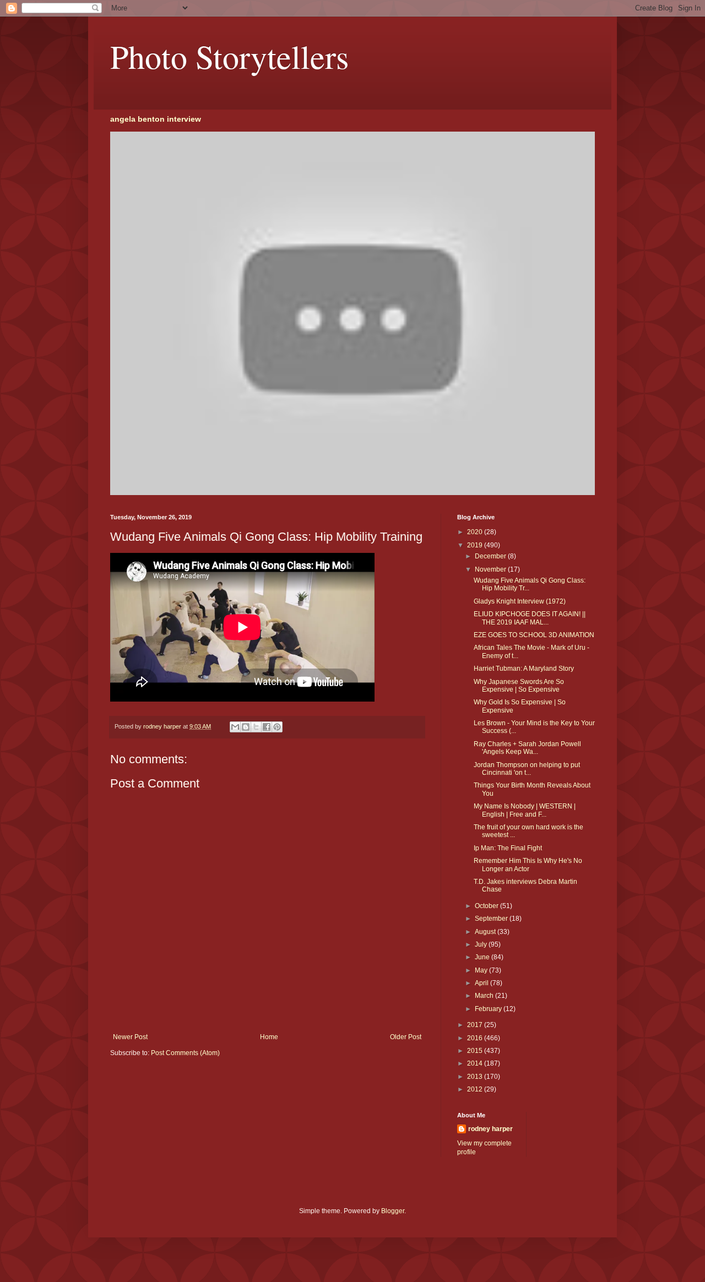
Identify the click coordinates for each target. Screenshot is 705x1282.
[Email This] (235, 726)
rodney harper (490, 1129)
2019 (475, 545)
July (482, 944)
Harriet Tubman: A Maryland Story (524, 668)
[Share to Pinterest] (277, 726)
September (492, 918)
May (482, 970)
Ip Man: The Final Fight (508, 848)
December (491, 556)
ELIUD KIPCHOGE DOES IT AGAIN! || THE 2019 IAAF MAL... (529, 618)
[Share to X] (256, 726)
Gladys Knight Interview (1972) (520, 601)
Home (269, 1037)
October (487, 906)
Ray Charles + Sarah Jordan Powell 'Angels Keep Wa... (527, 748)
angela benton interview (155, 119)
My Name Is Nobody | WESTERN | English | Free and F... (525, 810)
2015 (475, 1051)
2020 (475, 532)
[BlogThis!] (245, 726)
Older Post (405, 1037)
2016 (475, 1038)
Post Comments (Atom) (185, 1053)
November (491, 569)
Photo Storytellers (229, 56)
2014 (475, 1063)
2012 (475, 1089)
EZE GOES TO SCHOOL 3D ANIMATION (534, 635)
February (489, 1009)
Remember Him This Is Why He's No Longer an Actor (528, 864)
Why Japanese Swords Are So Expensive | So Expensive (519, 685)
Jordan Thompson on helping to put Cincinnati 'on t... (527, 768)
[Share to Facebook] (266, 726)
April (482, 983)
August (486, 932)
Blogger (392, 1211)
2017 (475, 1025)
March (485, 995)
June (483, 957)
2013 (475, 1076)
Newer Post (130, 1037)
